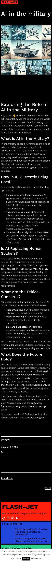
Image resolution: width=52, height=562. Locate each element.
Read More (36, 558)
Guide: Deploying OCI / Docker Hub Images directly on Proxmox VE (31, 532)
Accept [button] (26, 558)
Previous (7, 478)
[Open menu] (49, 2)
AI (2, 451)
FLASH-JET (9, 2)
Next (48, 488)
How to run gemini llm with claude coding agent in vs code (32, 539)
